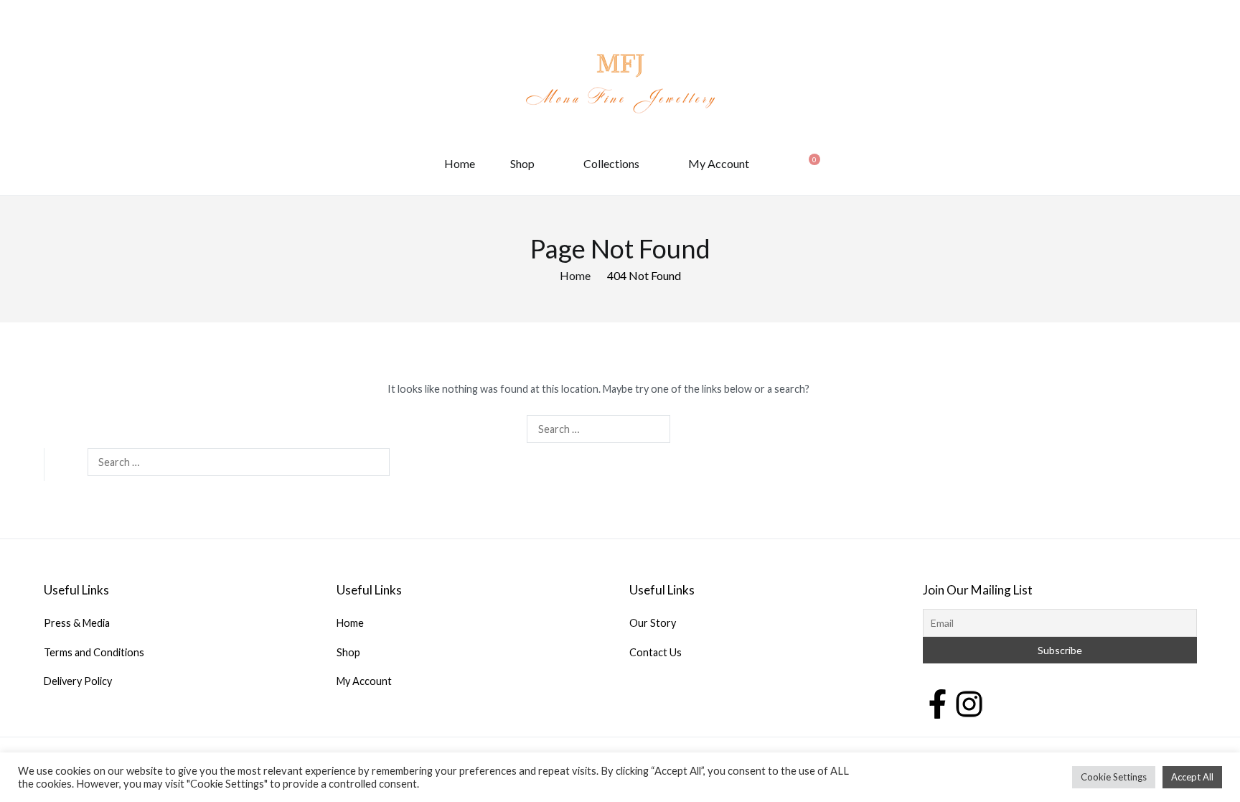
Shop (522, 163)
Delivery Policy (78, 681)
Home (459, 163)
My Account (718, 163)
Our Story (652, 623)
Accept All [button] (1192, 777)
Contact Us (655, 652)
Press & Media (77, 623)
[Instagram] (969, 702)
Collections (611, 163)
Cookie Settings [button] (1114, 777)
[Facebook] (937, 702)
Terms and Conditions (94, 652)
